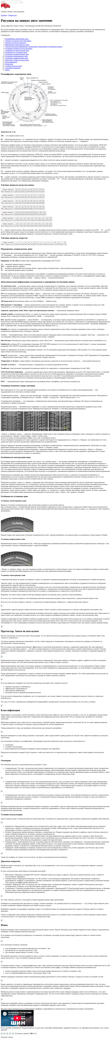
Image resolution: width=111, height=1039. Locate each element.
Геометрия (9, 64)
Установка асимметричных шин (17, 54)
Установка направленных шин (16, 56)
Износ (7, 70)
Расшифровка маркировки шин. (17, 39)
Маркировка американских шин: (17, 45)
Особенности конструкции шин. (17, 50)
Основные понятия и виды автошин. (19, 48)
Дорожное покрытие (12, 68)
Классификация (11, 62)
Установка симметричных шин (16, 58)
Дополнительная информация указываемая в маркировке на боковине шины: (33, 46)
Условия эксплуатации (13, 66)
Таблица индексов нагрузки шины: (18, 41)
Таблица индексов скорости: (15, 43)
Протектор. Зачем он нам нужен (17, 60)
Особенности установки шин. (16, 52)
